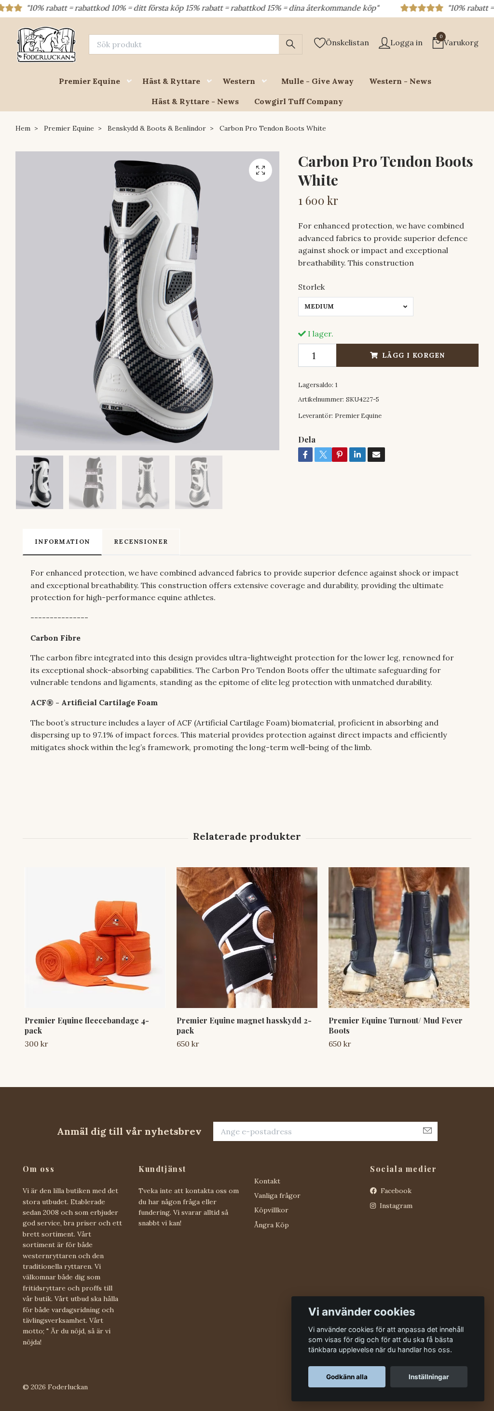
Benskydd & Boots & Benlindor (157, 128)
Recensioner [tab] (141, 542)
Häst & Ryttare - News (195, 101)
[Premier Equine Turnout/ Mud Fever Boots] (399, 937)
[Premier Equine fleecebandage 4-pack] (95, 937)
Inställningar (429, 1377)
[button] (131, 81)
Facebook (395, 1190)
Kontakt (267, 1181)
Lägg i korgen (413, 355)
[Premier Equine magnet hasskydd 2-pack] (247, 937)
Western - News (400, 81)
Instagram (395, 1205)
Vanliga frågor (277, 1195)
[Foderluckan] (46, 44)
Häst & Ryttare (171, 81)
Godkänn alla (347, 1377)
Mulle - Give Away (317, 81)
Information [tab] (62, 542)
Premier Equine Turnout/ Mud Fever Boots (396, 1025)
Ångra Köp (271, 1225)
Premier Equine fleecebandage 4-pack (87, 1025)
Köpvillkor (271, 1210)
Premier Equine (89, 81)
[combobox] (355, 306)
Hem (22, 128)
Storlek (311, 287)
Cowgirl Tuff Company (298, 101)
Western (238, 81)
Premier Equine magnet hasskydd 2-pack (244, 1025)
